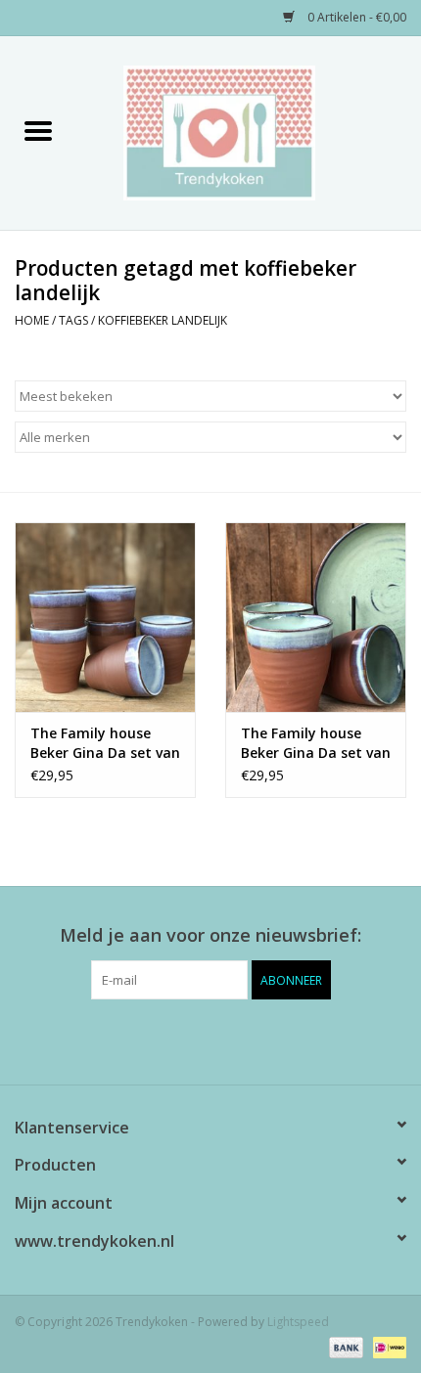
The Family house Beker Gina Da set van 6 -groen (316, 743)
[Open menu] (38, 130)
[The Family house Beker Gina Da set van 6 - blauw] (105, 617)
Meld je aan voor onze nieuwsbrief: (210, 935)
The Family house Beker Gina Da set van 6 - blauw (105, 743)
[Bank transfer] (344, 1346)
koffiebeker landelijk (162, 320)
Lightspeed (298, 1321)
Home (32, 320)
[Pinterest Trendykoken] (210, 1039)
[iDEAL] (386, 1346)
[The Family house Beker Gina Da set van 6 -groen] (315, 617)
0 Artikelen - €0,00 (355, 17)
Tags (73, 320)
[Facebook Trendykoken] (175, 1039)
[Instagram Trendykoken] (245, 1039)
